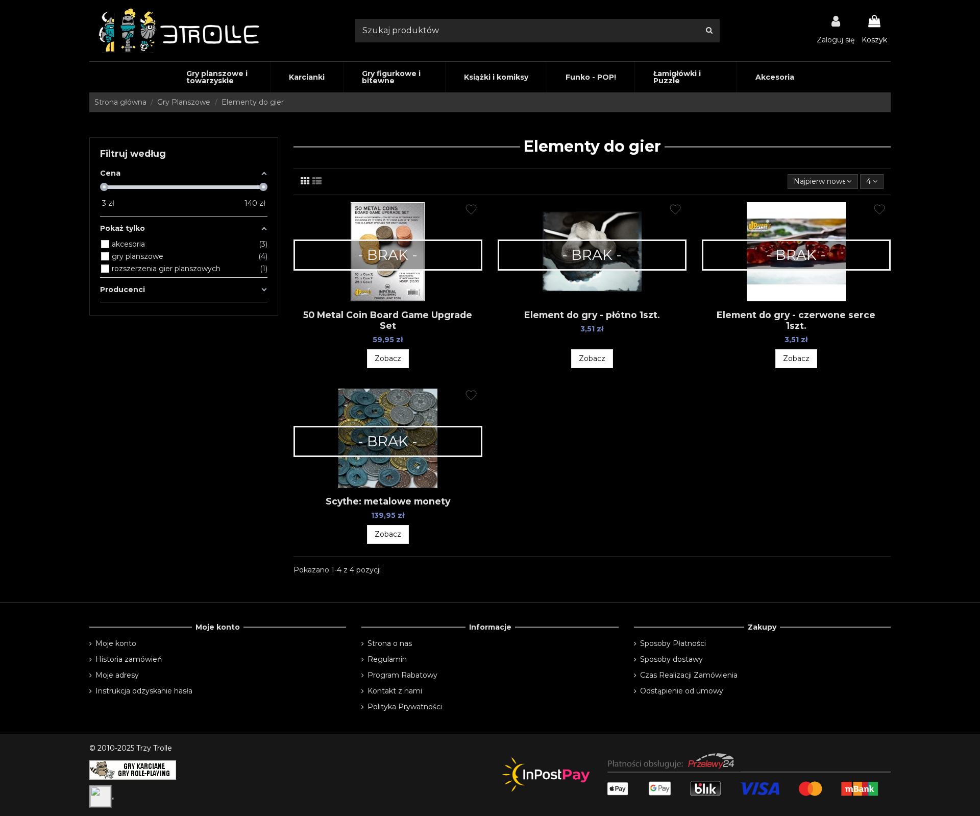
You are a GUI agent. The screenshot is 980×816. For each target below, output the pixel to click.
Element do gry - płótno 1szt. (592, 314)
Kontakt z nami (395, 690)
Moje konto (115, 643)
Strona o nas (390, 643)
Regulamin (387, 659)
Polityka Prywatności (405, 706)
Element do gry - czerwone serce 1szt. (796, 320)
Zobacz (388, 358)
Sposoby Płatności (673, 643)
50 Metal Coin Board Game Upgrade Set (387, 320)
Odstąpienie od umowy (681, 690)
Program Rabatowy (402, 675)
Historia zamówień (128, 659)
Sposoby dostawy (671, 659)
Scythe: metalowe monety (388, 501)
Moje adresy (117, 675)
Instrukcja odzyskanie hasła (143, 690)
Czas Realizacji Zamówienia (689, 675)
